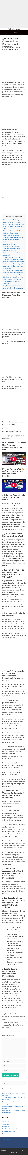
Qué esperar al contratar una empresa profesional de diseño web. (13, 226)
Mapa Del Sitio (7, 1139)
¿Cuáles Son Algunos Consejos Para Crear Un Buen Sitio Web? (12, 1025)
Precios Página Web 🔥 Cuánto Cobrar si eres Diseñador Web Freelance (12, 233)
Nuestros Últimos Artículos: (10, 1129)
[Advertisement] (14, 14)
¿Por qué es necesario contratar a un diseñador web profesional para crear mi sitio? (13, 259)
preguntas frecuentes (8, 1131)
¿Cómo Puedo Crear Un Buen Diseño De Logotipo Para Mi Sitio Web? (13, 1016)
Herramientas (6, 1126)
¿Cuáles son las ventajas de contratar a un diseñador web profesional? (13, 266)
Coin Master (5, 1124)
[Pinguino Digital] (14, 29)
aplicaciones (6, 1122)
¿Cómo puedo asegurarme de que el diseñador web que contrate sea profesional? (13, 273)
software (4, 1133)
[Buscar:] (14, 1083)
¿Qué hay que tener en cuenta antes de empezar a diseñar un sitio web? (12, 248)
